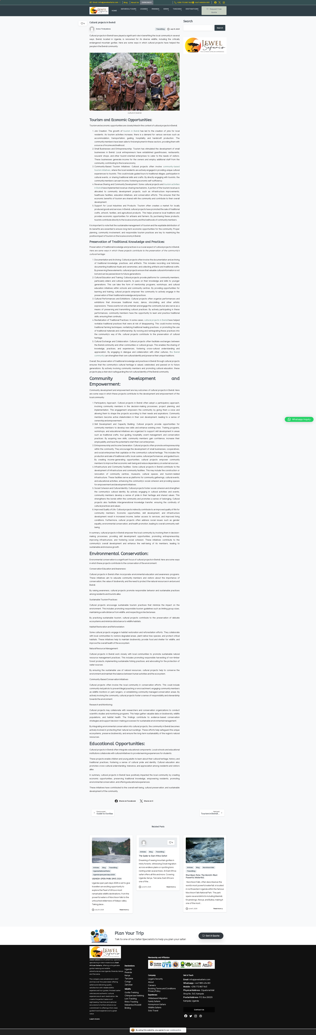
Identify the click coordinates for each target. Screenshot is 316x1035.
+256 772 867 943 (184, 2)
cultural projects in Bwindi (156, 320)
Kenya (120, 971)
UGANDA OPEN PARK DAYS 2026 (107, 879)
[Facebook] (215, 2)
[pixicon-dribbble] (200, 1016)
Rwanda (114, 971)
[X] (219, 2)
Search (188, 21)
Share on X (148, 801)
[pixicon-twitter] (190, 1016)
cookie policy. (176, 1030)
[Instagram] (224, 2)
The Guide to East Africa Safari (153, 856)
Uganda (108, 971)
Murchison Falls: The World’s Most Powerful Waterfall (201, 876)
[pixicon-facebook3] (185, 1016)
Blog (126, 2)
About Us (135, 2)
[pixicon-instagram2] (195, 1016)
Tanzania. (96, 974)
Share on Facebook (127, 801)
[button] (299, 419)
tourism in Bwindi (131, 131)
